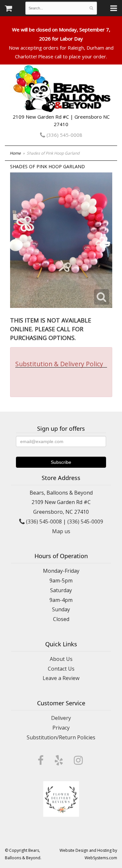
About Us (61, 659)
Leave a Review (61, 678)
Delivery (61, 717)
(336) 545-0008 (63, 135)
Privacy (61, 727)
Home (15, 153)
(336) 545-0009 (85, 521)
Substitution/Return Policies (61, 737)
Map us (61, 531)
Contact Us (61, 668)
